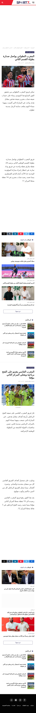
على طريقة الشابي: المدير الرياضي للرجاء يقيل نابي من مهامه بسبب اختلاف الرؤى (19, 589)
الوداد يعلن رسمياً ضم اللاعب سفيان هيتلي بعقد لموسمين (18, 636)
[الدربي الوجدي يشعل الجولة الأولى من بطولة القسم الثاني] (18, 271)
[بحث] (2, 2)
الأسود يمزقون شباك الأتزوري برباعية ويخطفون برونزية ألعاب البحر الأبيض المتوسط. (16, 354)
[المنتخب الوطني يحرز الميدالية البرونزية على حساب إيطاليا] (30, 345)
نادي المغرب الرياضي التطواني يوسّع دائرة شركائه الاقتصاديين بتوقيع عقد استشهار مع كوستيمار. (20, 613)
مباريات (32, 705)
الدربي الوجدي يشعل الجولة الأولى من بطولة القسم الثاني (18, 283)
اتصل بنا (13, 705)
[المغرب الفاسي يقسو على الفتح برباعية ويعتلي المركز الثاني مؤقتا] (18, 395)
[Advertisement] (18, 26)
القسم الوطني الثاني (18, 47)
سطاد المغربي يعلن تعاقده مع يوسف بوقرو (22, 261)
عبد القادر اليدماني (28, 62)
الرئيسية (32, 47)
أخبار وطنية (26, 47)
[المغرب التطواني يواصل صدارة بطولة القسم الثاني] (18, 76)
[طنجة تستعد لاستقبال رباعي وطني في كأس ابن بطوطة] (30, 335)
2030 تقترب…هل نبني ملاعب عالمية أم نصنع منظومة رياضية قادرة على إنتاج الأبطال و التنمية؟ (14, 325)
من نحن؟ (19, 705)
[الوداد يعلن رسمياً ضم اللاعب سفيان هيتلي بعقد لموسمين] (18, 624)
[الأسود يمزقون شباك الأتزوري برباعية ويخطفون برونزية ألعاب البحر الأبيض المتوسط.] (30, 354)
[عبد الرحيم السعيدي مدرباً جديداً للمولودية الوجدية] (18, 293)
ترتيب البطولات (25, 705)
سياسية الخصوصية (6, 705)
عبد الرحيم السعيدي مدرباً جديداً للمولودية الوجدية (20, 305)
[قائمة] (33, 2)
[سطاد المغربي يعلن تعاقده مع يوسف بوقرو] (18, 250)
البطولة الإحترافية (30, 367)
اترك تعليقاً (18, 311)
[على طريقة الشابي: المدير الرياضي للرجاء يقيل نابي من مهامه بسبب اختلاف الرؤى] (18, 577)
